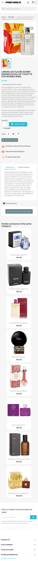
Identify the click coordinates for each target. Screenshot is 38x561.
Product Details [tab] (23, 167)
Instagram (24, 528)
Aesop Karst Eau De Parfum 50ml (19, 459)
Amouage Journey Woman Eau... (19, 493)
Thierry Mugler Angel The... (19, 255)
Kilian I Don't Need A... (19, 357)
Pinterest (18, 134)
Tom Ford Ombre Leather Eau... (19, 289)
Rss (13, 528)
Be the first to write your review (20, 211)
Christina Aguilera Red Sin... (19, 391)
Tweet (13, 134)
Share (8, 134)
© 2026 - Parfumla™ (8, 558)
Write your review (11, 140)
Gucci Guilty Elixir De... (19, 425)
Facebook (3, 528)
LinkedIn (29, 528)
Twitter (8, 528)
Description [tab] (10, 167)
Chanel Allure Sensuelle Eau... (19, 323)
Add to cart (18, 124)
